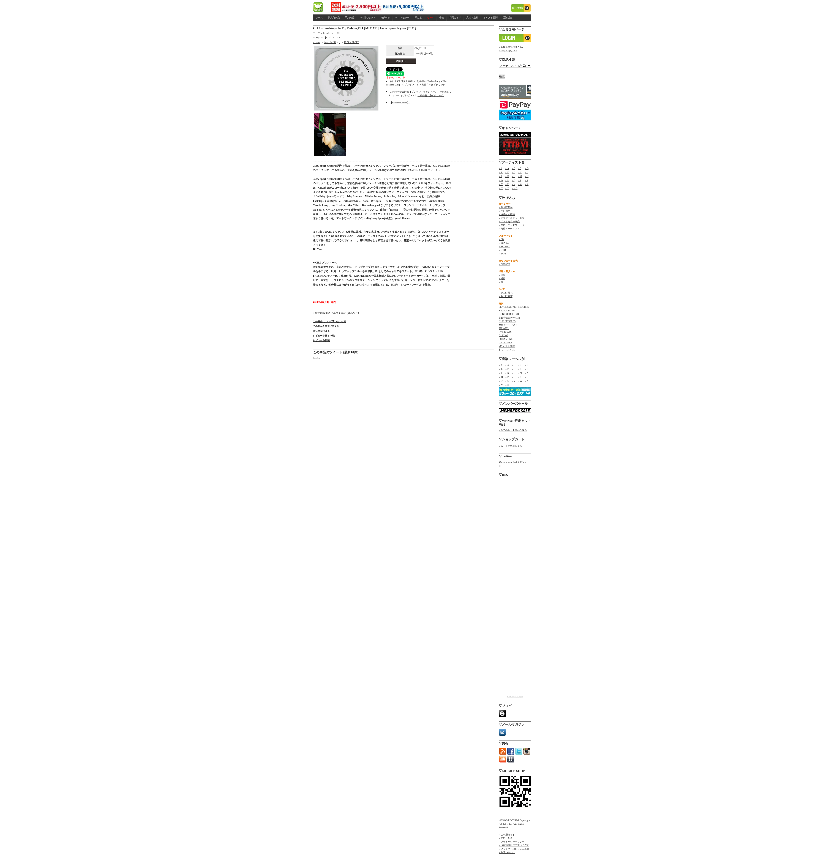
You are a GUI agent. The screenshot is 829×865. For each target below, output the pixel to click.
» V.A (514, 188)
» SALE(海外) (506, 296)
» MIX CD (504, 243)
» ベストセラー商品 (509, 221)
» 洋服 (502, 275)
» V (513, 184)
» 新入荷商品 (506, 207)
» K (507, 176)
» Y (501, 188)
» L (513, 176)
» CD (501, 239)
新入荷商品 (334, 17)
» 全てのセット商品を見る (513, 430)
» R (519, 180)
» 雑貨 (502, 278)
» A (507, 168)
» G (513, 172)
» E (501, 172)
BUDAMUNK (506, 339)
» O (501, 180)
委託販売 (507, 17)
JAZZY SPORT (351, 42)
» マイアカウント (508, 50)
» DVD (502, 250)
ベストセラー (402, 17)
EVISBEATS (505, 332)
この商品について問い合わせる (329, 321)
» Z (507, 188)
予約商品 (349, 17)
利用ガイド (455, 17)
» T (501, 184)
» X (526, 184)
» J (500, 176)
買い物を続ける (321, 331)
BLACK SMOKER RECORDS (514, 307)
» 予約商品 (504, 211)
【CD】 (328, 37)
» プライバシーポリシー (511, 841)
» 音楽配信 (504, 264)
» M (520, 176)
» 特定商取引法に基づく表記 (514, 845)
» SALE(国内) (506, 292)
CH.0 (339, 33)
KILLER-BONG (507, 310)
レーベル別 (330, 42)
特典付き (385, 17)
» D (526, 168)
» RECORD (504, 246)
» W (520, 184)
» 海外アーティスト (509, 228)
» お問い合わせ (507, 852)
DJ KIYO (503, 335)
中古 (441, 17)
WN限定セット (367, 17)
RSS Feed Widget (515, 696)
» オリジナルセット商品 (511, 218)
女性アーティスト (508, 325)
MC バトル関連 (507, 346)
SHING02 (504, 328)
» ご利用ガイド (507, 834)
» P (507, 180)
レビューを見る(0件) (324, 335)
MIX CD (339, 37)
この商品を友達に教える (326, 326)
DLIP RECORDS (507, 321)
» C (334, 33)
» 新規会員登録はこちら (511, 47)
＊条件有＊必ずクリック (432, 84)
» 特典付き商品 (507, 214)
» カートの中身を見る (510, 446)
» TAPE (502, 253)
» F (507, 172)
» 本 (501, 282)
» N (526, 176)
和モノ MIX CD (507, 349)
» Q (513, 180)
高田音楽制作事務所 (509, 317)
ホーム (319, 17)
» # (500, 168)
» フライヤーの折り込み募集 (514, 849)
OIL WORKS (505, 342)
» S (526, 180)
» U (507, 184)
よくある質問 (490, 17)
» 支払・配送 (506, 838)
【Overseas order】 (400, 102)
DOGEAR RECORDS (509, 314)
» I (526, 172)
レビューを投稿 (321, 340)
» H (520, 172)
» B (513, 168)
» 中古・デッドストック (511, 225)
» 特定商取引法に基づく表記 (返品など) (336, 312)
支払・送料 (472, 17)
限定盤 (418, 17)
